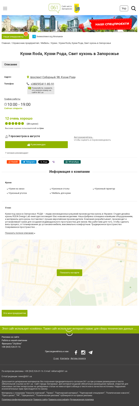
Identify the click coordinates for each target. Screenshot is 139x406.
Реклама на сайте (10, 337)
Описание (10, 64)
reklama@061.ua (59, 371)
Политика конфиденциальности (17, 399)
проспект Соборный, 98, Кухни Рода (52, 77)
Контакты (64, 358)
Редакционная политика (82, 399)
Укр (124, 8)
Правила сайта (40, 399)
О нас (56, 358)
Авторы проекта (78, 358)
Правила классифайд (58, 399)
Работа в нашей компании (14, 340)
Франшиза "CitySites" (12, 343)
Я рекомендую (38, 144)
